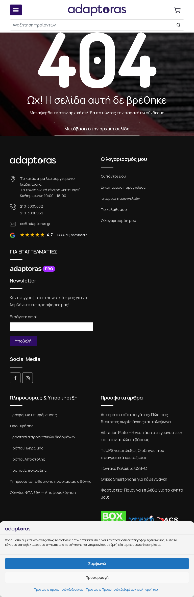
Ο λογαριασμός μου (118, 220)
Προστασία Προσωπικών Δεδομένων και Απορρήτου (122, 589)
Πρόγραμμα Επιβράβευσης (33, 414)
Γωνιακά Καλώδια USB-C (124, 468)
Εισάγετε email (23, 317)
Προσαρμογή (97, 577)
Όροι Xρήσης (22, 426)
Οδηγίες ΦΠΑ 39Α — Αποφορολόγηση (43, 492)
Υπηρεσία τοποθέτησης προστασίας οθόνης (50, 481)
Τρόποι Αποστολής (27, 459)
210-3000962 (31, 213)
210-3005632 (31, 206)
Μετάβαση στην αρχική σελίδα (97, 129)
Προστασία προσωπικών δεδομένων (58, 589)
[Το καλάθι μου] (177, 10)
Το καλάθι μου (114, 209)
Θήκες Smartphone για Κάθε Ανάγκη (134, 479)
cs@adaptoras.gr (35, 223)
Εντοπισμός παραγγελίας (123, 187)
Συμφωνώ (97, 563)
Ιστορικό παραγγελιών (120, 198)
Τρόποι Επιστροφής (28, 470)
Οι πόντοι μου (113, 176)
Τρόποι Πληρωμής (26, 448)
